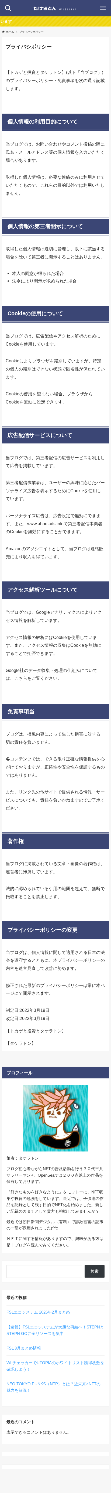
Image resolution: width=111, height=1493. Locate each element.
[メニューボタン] (103, 8)
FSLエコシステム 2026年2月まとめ (38, 1312)
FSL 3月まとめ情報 (23, 1348)
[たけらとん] (55, 8)
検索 (95, 1271)
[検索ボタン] (8, 8)
